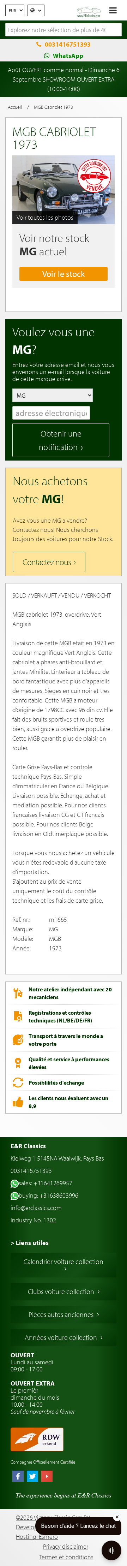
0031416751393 (68, 44)
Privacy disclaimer (65, 1546)
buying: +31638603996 (48, 1195)
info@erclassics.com (36, 1208)
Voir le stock (63, 273)
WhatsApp (68, 56)
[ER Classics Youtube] (47, 1477)
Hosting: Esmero (37, 1536)
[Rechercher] (116, 30)
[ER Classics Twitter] (32, 1477)
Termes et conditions (66, 1557)
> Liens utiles (30, 1243)
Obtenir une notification (60, 440)
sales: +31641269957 (45, 1183)
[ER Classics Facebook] (18, 1477)
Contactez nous (47, 562)
